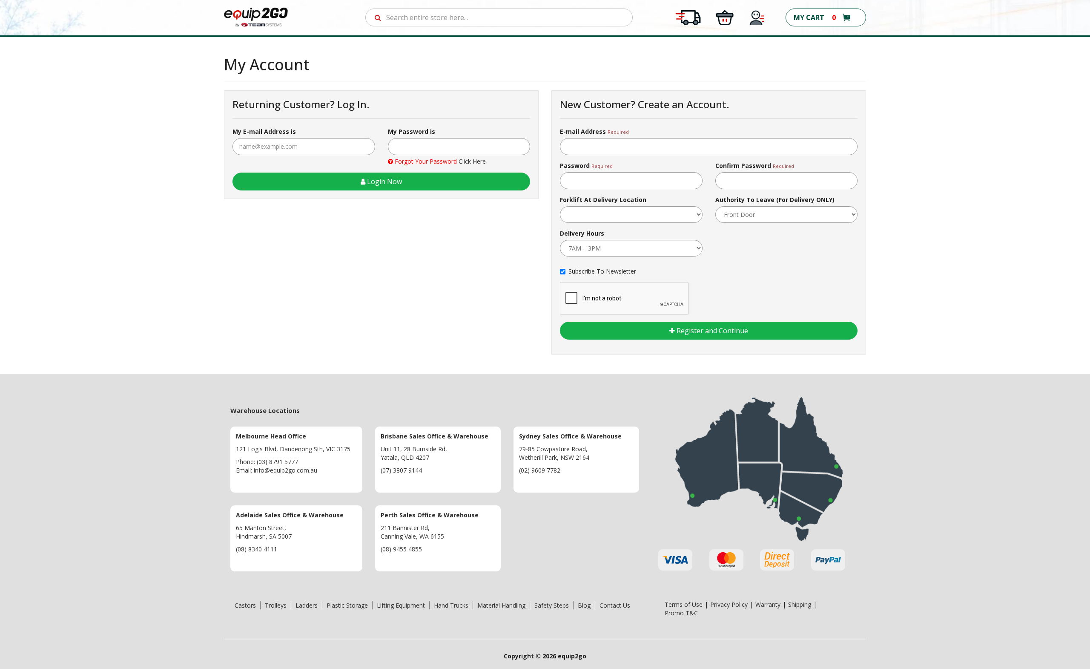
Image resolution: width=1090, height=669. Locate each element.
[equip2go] (256, 17)
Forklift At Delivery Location (603, 200)
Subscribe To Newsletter (602, 271)
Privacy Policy (729, 604)
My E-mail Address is (264, 131)
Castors (245, 605)
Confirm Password (743, 165)
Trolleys (276, 605)
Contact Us (615, 605)
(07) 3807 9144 (401, 470)
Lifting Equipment (401, 605)
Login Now (383, 181)
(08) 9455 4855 (401, 549)
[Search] (377, 17)
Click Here (472, 161)
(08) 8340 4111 (256, 549)
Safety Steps (551, 605)
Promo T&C (681, 613)
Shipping (799, 604)
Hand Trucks (451, 605)
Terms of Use (684, 604)
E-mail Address (583, 131)
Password (575, 165)
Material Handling (501, 605)
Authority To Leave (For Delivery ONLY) (775, 200)
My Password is (411, 131)
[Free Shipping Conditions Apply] (688, 17)
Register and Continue (711, 330)
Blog (584, 605)
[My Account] (757, 17)
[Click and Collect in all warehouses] (725, 17)
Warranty (767, 604)
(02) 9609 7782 (539, 470)
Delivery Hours (582, 233)
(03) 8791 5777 (277, 462)
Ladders (306, 605)
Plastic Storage (347, 605)
